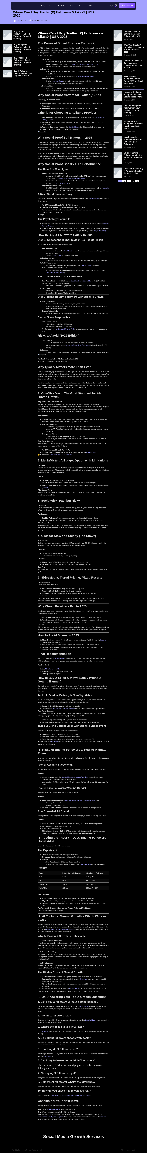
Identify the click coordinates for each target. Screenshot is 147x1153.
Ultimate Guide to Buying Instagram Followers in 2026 (132, 33)
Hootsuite (105, 188)
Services (51, 6)
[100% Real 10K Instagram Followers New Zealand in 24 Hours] (118, 126)
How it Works (62, 6)
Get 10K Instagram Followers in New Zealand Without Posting (132, 109)
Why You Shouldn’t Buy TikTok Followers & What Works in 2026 (134, 48)
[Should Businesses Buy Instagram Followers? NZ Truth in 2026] (118, 66)
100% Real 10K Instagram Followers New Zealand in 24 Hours (133, 124)
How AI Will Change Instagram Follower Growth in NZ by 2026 (134, 94)
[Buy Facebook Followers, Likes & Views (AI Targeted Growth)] (7, 62)
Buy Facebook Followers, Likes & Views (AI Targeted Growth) (22, 61)
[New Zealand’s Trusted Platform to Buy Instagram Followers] (118, 142)
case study (48, 1056)
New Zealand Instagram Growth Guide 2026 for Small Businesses (133, 80)
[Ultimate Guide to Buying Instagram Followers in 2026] (118, 35)
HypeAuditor (57, 256)
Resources (82, 6)
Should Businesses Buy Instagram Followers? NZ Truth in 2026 (133, 64)
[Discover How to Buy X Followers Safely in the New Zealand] (118, 173)
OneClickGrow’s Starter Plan (81, 281)
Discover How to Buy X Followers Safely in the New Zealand (133, 171)
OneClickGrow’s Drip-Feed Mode (78, 345)
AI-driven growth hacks (86, 76)
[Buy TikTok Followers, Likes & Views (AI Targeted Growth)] (7, 35)
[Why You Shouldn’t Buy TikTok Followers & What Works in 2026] (118, 50)
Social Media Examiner (61, 183)
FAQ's (91, 6)
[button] (112, 6)
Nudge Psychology (100, 231)
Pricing (43, 6)
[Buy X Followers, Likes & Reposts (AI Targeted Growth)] (7, 73)
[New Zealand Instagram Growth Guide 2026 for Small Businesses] (118, 81)
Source (45, 487)
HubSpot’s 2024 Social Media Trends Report (71, 178)
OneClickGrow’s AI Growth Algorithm (75, 777)
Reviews (72, 6)
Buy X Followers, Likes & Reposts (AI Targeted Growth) (22, 73)
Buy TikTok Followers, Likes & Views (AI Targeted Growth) (22, 35)
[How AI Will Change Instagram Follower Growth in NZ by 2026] (118, 96)
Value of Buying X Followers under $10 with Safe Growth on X (133, 156)
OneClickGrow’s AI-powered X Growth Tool (83, 64)
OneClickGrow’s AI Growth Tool (62, 329)
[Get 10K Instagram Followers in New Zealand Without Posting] (118, 111)
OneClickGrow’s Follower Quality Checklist (79, 800)
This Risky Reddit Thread (55, 273)
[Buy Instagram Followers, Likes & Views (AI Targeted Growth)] (7, 48)
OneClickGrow (57, 81)
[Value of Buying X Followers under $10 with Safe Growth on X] (118, 158)
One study (83, 979)
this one (103, 640)
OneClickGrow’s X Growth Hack (63, 708)
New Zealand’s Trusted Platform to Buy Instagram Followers (133, 140)
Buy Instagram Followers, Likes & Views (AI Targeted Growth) (22, 48)
